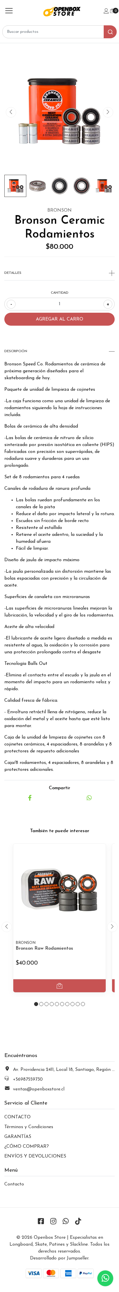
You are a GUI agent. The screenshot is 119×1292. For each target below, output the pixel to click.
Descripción (15, 351)
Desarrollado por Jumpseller (59, 1258)
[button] (36, 1004)
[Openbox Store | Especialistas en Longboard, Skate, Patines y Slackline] (59, 11)
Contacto (14, 1184)
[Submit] (110, 31)
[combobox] (59, 31)
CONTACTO (17, 1117)
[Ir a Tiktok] (78, 1222)
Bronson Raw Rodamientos (44, 948)
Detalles (12, 273)
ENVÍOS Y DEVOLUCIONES (35, 1156)
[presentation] (11, 112)
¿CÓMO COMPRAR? (26, 1146)
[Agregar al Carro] (59, 985)
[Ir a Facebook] (41, 1222)
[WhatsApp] (66, 1222)
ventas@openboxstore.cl (38, 1089)
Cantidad (59, 293)
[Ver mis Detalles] (106, 11)
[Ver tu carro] (112, 11)
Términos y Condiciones (28, 1127)
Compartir (59, 788)
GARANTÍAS (17, 1136)
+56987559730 (28, 1079)
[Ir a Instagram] (53, 1222)
